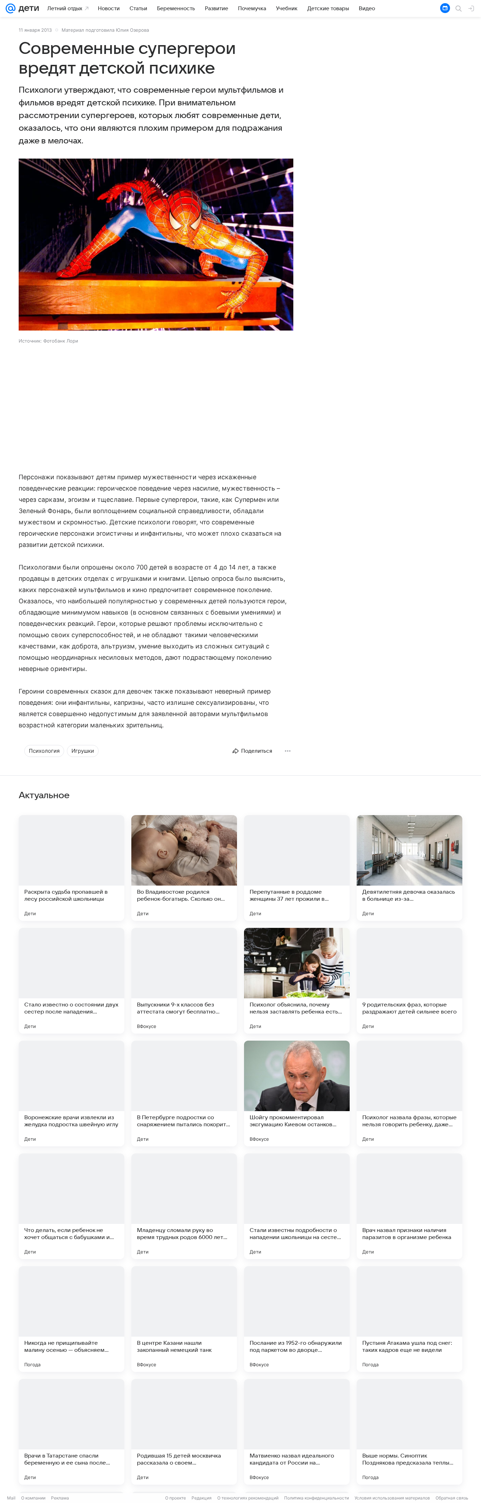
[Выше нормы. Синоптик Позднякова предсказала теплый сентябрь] (409, 1432)
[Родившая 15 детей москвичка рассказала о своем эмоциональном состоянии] (184, 1432)
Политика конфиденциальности (316, 1498)
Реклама (60, 1498)
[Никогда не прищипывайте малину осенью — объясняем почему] (71, 1319)
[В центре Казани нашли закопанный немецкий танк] (184, 1319)
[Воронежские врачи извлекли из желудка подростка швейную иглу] (71, 1093)
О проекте (175, 1498)
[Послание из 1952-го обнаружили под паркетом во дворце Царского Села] (297, 1319)
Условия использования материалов (392, 1498)
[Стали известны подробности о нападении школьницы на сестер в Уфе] (297, 1206)
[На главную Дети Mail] (27, 8)
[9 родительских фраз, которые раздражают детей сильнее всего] (409, 981)
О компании (33, 1498)
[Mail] (10, 8)
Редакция (202, 1498)
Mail (11, 1498)
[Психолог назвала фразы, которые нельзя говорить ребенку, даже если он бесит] (409, 1093)
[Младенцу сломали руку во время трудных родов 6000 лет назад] (184, 1206)
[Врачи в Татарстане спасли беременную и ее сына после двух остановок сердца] (71, 1432)
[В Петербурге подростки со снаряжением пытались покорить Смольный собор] (184, 1093)
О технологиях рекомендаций (248, 1498)
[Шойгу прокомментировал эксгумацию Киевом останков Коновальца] (297, 1093)
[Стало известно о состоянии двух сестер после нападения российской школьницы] (71, 981)
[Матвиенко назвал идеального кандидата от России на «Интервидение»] (297, 1432)
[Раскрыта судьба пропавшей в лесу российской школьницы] (71, 868)
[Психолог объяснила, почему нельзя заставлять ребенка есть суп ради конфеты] (297, 981)
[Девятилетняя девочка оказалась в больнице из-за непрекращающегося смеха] (409, 868)
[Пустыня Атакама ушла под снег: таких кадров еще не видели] (409, 1319)
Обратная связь (452, 1498)
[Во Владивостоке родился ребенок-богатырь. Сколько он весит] (184, 868)
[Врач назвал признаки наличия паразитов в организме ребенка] (409, 1206)
